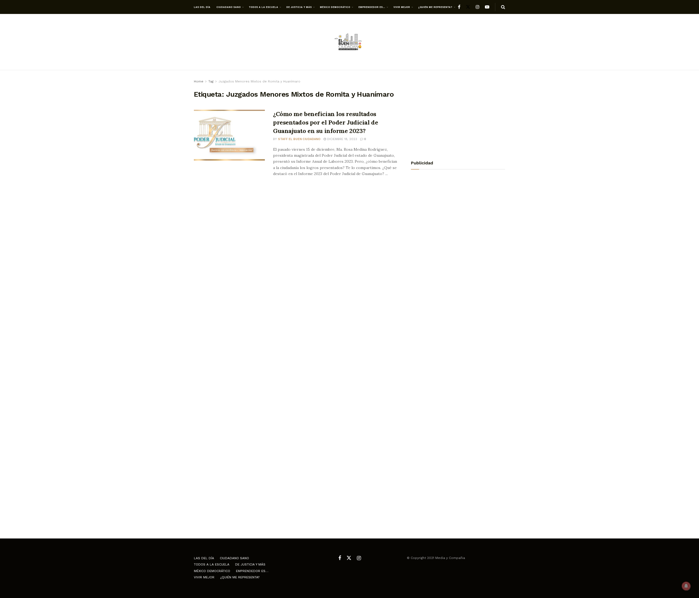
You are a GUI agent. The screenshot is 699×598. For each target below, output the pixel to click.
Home (198, 81)
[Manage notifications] (686, 586)
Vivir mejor (401, 6)
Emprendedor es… (372, 6)
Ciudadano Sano (229, 6)
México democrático (335, 6)
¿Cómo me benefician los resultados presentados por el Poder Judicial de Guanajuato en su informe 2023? (325, 122)
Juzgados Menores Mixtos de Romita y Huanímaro (259, 81)
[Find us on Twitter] (468, 7)
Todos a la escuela (263, 6)
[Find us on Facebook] (459, 7)
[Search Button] (503, 7)
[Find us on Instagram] (477, 7)
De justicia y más (299, 6)
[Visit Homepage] (349, 42)
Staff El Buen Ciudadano (299, 139)
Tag (211, 81)
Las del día (202, 6)
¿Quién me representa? (435, 6)
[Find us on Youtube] (487, 7)
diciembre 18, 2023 (341, 139)
